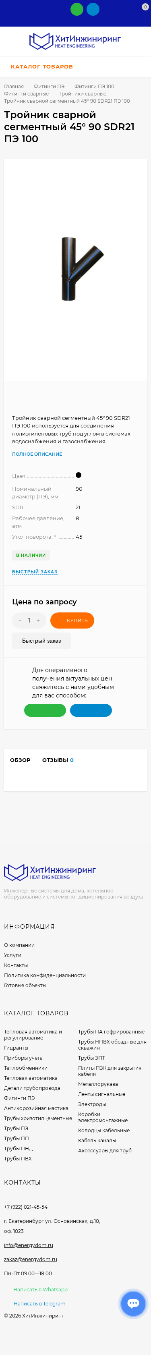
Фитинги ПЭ (49, 86)
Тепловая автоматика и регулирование (33, 1035)
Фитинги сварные (26, 94)
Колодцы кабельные (104, 1130)
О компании (19, 945)
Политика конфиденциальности (45, 975)
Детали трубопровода (32, 1088)
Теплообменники (26, 1068)
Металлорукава (98, 1084)
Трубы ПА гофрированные (111, 1032)
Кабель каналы (97, 1140)
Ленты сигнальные (101, 1094)
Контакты (16, 965)
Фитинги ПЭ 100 (94, 86)
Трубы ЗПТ (91, 1058)
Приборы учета (23, 1058)
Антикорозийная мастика (36, 1108)
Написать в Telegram (40, 1304)
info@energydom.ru (28, 1245)
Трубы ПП (16, 1138)
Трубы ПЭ (16, 1128)
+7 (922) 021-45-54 (26, 1207)
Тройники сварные (82, 94)
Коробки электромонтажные (103, 1117)
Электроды (92, 1104)
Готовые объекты (25, 985)
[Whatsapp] (76, 9)
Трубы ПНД (18, 1148)
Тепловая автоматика (31, 1078)
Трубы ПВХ (18, 1159)
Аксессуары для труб (105, 1150)
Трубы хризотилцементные (38, 1118)
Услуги (12, 955)
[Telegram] (93, 9)
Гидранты (16, 1048)
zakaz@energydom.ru (30, 1259)
